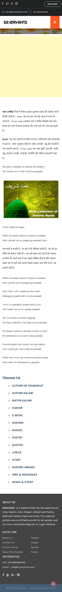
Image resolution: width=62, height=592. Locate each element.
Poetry (17, 437)
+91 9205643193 (40, 12)
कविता (36, 258)
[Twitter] (7, 4)
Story (16, 460)
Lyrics (16, 452)
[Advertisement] (31, 66)
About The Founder (12, 552)
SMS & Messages (24, 474)
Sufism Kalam (22, 393)
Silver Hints (49, 588)
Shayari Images (23, 467)
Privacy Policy (10, 547)
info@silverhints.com (17, 12)
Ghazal (17, 430)
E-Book (17, 415)
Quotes (17, 445)
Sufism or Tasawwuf (27, 385)
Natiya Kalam (22, 400)
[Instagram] (16, 4)
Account (53, 4)
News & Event (22, 482)
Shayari (18, 422)
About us (7, 537)
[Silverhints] (15, 22)
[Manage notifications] (53, 583)
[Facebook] (3, 4)
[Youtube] (12, 4)
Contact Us (8, 542)
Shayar (17, 408)
